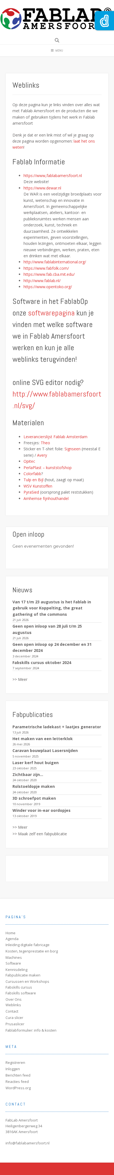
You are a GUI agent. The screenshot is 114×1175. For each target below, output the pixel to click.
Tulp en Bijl (33, 479)
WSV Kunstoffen (38, 486)
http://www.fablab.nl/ (42, 280)
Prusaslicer (15, 1023)
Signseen (72, 448)
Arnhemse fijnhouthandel (46, 498)
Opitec (29, 461)
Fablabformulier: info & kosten (31, 1030)
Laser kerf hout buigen (35, 762)
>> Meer (19, 679)
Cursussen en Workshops (27, 981)
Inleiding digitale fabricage (28, 944)
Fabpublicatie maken (23, 975)
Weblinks (13, 1004)
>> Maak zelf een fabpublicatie (39, 833)
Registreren (15, 1062)
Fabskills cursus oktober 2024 (41, 662)
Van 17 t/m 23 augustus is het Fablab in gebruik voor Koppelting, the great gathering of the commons (51, 608)
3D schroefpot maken (34, 798)
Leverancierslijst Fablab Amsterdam (55, 436)
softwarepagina (51, 313)
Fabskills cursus (19, 987)
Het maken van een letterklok (42, 738)
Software (13, 963)
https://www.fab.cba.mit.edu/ (49, 274)
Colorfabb (32, 473)
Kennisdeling (16, 969)
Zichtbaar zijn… (27, 774)
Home (10, 932)
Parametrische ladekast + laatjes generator (56, 726)
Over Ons (14, 999)
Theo (45, 442)
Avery (42, 455)
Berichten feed (18, 1075)
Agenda (12, 938)
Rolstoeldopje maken (33, 786)
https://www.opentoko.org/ (48, 286)
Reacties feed (17, 1081)
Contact (12, 1011)
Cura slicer (14, 1017)
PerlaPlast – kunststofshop (48, 467)
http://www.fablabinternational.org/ (55, 261)
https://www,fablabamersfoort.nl (53, 175)
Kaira (72, 1168)
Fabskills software (21, 993)
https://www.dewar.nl (42, 188)
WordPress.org (18, 1087)
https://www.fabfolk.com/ (46, 268)
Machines (14, 957)
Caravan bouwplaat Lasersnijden (45, 750)
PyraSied (31, 492)
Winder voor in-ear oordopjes (41, 810)
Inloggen (13, 1068)
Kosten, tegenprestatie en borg (32, 951)
